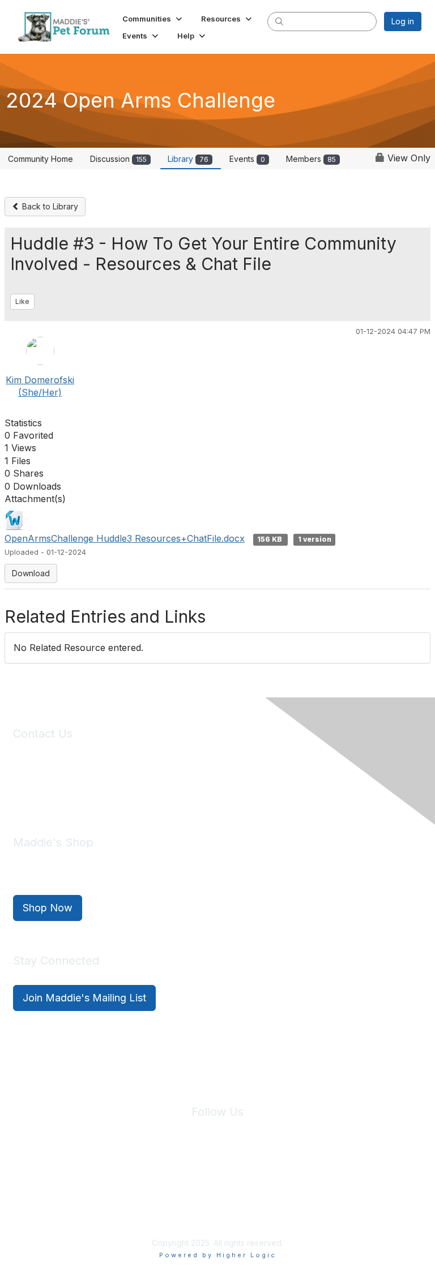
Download (31, 573)
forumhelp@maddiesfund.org (93, 791)
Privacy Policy (183, 1178)
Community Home (40, 159)
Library (188, 159)
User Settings (301, 1178)
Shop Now (47, 908)
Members (311, 159)
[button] (153, 18)
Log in (402, 21)
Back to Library (49, 206)
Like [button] (22, 301)
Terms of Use (242, 1178)
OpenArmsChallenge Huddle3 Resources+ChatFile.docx (125, 538)
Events (247, 159)
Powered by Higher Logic (217, 1255)
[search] (279, 21)
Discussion (118, 159)
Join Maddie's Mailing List (84, 998)
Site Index (128, 1178)
